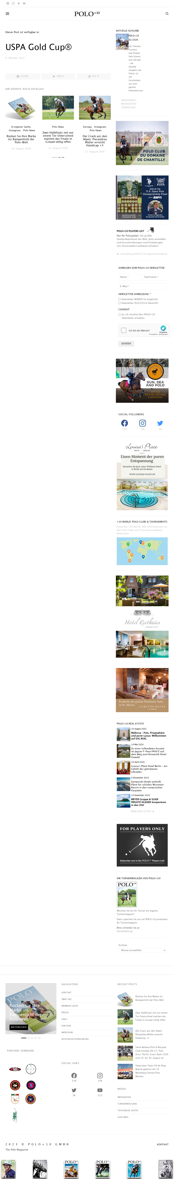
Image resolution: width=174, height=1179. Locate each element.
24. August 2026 (21, 149)
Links (64, 1019)
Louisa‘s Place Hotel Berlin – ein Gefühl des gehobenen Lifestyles (149, 769)
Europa (87, 127)
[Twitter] (18, 3)
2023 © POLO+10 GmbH (37, 1144)
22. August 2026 (58, 148)
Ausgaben (123, 1117)
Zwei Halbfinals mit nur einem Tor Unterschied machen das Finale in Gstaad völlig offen (151, 1016)
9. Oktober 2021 (15, 58)
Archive (122, 945)
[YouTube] (24, 3)
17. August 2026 (95, 152)
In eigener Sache (21, 127)
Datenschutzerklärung (75, 1039)
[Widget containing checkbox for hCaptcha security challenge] (144, 330)
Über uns (66, 999)
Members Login (70, 1006)
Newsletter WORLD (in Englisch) (139, 299)
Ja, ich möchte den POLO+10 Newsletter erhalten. (138, 316)
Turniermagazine (127, 1104)
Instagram (15, 130)
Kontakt (67, 993)
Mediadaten (124, 1097)
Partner (66, 1026)
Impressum (67, 1032)
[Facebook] (7, 3)
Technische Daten (128, 1111)
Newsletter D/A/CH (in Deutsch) (139, 303)
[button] (54, 157)
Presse (65, 1013)
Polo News (29, 130)
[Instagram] (13, 3)
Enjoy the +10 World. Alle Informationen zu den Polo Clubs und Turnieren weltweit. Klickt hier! (142, 530)
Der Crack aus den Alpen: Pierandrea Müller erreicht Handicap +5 (149, 1034)
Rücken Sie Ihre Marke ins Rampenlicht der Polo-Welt (21, 139)
